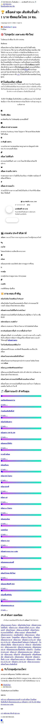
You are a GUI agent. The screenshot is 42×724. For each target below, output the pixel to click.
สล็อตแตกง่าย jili (6, 640)
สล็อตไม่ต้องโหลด (24, 625)
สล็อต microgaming (33, 662)
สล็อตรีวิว (29, 649)
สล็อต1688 (28, 657)
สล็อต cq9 (13, 652)
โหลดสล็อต (16, 637)
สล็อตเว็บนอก (10, 630)
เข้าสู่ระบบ (16, 713)
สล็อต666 (36, 637)
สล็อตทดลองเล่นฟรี (13, 699)
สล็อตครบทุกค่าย (7, 635)
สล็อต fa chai (13, 627)
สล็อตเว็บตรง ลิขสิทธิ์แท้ (9, 664)
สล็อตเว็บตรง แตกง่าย (18, 659)
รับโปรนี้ (13, 220)
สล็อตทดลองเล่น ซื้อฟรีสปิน (16, 649)
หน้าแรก (4, 699)
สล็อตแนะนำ (31, 659)
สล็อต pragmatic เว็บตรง (9, 625)
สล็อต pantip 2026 (10, 647)
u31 (18, 74)
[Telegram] (1, 720)
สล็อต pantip (8, 654)
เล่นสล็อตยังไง (18, 635)
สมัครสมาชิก (10, 6)
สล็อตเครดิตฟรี (31, 632)
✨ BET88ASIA (6, 4)
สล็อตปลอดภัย (26, 654)
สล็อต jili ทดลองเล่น (24, 647)
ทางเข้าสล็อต (25, 699)
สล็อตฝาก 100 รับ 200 (19, 662)
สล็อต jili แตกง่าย (18, 644)
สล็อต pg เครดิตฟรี (23, 630)
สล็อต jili (28, 644)
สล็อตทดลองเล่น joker (25, 652)
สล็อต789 (17, 654)
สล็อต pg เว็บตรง (26, 637)
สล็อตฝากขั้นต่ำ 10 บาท (27, 627)
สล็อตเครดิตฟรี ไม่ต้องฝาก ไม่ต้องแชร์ (25, 642)
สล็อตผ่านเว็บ (8, 657)
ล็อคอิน (3, 6)
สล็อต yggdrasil (20, 632)
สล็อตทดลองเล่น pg (14, 702)
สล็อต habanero (30, 635)
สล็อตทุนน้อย (19, 657)
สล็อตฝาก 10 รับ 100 (29, 640)
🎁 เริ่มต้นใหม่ (6, 27)
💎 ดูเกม (13, 27)
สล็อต (26, 69)
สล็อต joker (17, 640)
